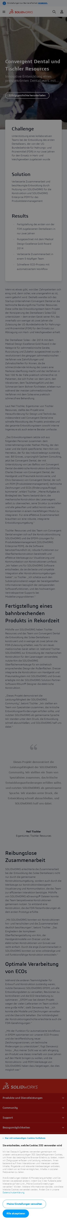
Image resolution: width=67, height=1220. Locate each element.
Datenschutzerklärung (13, 1192)
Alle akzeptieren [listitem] (16, 1213)
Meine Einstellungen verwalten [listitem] (24, 1204)
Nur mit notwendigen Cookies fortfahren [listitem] (25, 1138)
